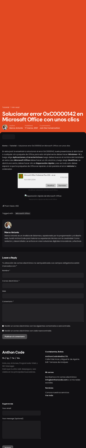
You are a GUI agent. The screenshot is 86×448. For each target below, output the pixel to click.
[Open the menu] (5, 27)
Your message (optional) (12, 418)
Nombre (6, 270)
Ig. (8, 358)
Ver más (49, 395)
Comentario (8, 301)
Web (4, 291)
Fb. (3, 358)
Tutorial (5, 107)
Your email (6, 408)
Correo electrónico (10, 281)
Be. (18, 358)
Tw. (13, 358)
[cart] (80, 27)
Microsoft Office (23, 213)
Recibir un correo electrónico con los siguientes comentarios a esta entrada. (37, 326)
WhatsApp (59, 27)
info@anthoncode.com (56, 380)
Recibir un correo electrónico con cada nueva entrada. (28, 331)
